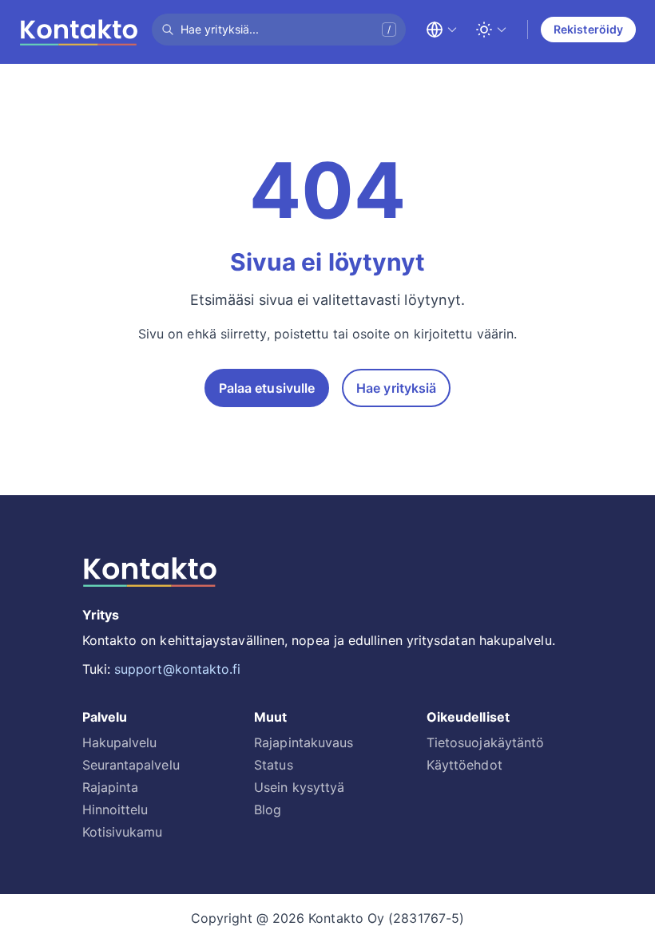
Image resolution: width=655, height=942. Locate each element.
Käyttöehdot (464, 765)
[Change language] (442, 30)
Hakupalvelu (119, 742)
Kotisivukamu (122, 832)
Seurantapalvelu (131, 765)
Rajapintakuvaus (303, 742)
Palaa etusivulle (267, 388)
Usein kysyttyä (299, 787)
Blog (267, 809)
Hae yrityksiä (396, 388)
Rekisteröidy (588, 29)
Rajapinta (110, 787)
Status (273, 765)
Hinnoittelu (115, 809)
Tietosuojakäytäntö (485, 742)
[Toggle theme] (491, 30)
